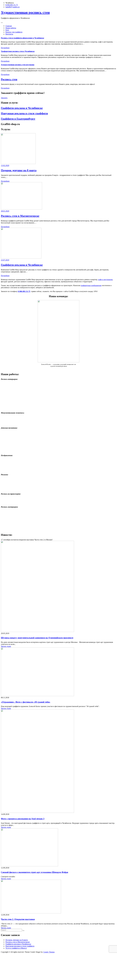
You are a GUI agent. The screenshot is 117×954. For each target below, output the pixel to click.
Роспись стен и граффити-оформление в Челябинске (22, 38)
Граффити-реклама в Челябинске (22, 108)
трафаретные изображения (91, 285)
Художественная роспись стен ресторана (17, 65)
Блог (7, 30)
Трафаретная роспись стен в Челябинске (18, 51)
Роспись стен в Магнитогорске (20, 215)
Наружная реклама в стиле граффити (24, 113)
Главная (8, 26)
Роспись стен (9, 79)
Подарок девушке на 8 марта (18, 170)
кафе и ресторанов (105, 279)
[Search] (23, 930)
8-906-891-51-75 (11, 5)
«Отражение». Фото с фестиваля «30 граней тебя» (25, 702)
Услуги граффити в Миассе (16, 948)
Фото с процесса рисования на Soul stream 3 (22, 818)
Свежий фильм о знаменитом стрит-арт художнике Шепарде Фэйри (34, 872)
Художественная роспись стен (25, 12)
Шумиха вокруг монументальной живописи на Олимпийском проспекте (37, 638)
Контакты (9, 34)
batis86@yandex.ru (12, 7)
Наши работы (10, 28)
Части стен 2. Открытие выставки (18, 919)
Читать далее (6, 646)
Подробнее (5, 48)
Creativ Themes (49, 952)
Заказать (4, 98)
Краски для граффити (13, 32)
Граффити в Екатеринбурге (18, 118)
